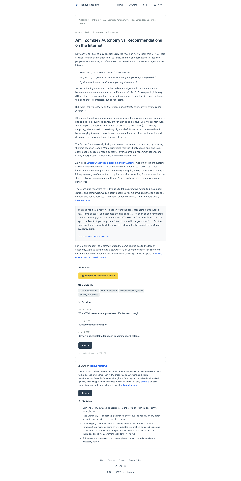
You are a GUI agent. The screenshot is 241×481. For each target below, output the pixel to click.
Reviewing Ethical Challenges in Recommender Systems (109, 336)
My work (133, 5)
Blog (144, 5)
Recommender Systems (131, 290)
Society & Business (89, 294)
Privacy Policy (135, 460)
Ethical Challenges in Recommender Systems (110, 162)
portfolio (145, 381)
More (86, 345)
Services (111, 460)
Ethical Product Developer (92, 324)
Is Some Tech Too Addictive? (94, 236)
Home (120, 5)
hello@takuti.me (129, 385)
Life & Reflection (109, 290)
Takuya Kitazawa (98, 365)
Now (86, 393)
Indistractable (82, 200)
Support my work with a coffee (99, 275)
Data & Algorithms (88, 290)
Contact (122, 460)
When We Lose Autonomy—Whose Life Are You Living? (108, 313)
